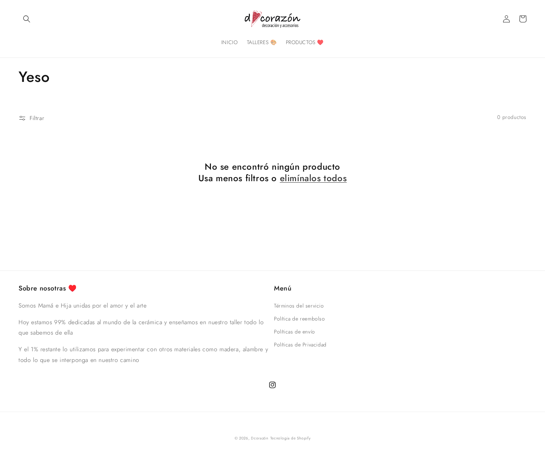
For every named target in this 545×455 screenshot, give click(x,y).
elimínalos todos (313, 178)
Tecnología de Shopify (290, 438)
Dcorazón (259, 438)
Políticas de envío (294, 331)
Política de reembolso (299, 318)
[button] (27, 19)
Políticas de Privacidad (300, 344)
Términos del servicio (299, 305)
